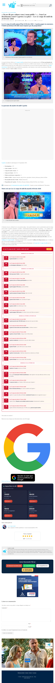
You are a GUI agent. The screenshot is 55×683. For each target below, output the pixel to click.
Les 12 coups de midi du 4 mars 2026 (17, 297)
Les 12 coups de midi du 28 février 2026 (17, 325)
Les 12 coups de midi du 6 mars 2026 (17, 284)
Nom (29, 623)
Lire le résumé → (8, 501)
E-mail (29, 626)
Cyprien (3, 162)
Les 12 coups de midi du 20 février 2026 (17, 380)
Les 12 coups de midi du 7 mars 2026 (17, 278)
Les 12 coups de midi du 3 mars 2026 (17, 304)
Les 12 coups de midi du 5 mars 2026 (17, 291)
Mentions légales (21, 672)
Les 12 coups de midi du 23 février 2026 (17, 357)
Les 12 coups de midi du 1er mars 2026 (17, 319)
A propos (34, 672)
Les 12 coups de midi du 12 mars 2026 (17, 256)
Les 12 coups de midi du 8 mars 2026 (17, 272)
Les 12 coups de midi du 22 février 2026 (17, 366)
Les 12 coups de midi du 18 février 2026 (17, 393)
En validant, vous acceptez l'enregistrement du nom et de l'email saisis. (14, 630)
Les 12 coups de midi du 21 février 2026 (17, 372)
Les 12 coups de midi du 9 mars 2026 (17, 263)
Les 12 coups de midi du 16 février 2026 (17, 405)
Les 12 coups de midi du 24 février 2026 (17, 351)
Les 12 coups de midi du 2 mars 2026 (17, 310)
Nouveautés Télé (4, 12)
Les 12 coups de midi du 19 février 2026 (17, 386)
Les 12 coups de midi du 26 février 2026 (17, 338)
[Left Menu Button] (4, 4)
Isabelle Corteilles (21, 20)
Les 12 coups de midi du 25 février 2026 (17, 344)
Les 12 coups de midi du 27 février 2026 (17, 332)
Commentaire (4, 607)
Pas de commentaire (39, 20)
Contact (26, 672)
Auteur (30, 672)
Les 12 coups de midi (12, 12)
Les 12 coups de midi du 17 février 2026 (17, 399)
